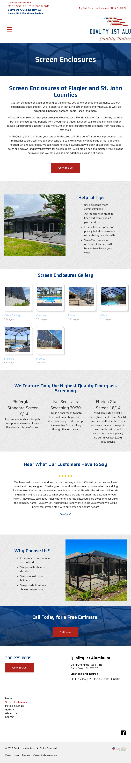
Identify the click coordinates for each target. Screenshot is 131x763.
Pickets (40, 359)
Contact (9, 717)
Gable (103, 315)
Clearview (42, 315)
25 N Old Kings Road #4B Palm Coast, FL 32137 (86, 666)
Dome (71, 315)
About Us (11, 713)
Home (8, 698)
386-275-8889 (18, 658)
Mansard (9, 359)
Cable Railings (12, 315)
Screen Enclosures (65, 59)
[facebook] (123, 733)
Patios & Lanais (14, 706)
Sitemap (26, 754)
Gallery (9, 709)
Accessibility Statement (45, 754)
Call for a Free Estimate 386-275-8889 (104, 8)
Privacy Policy (12, 754)
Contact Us (65, 168)
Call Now (65, 632)
